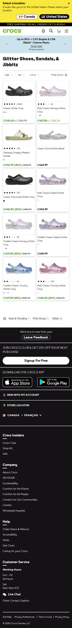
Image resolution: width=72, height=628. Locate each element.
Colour (33, 75)
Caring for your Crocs (15, 551)
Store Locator (18, 405)
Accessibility (10, 534)
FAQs (6, 540)
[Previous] (6, 44)
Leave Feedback (36, 337)
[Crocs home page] (11, 31)
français (31, 415)
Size (19, 75)
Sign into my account (23, 395)
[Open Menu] (67, 31)
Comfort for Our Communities (20, 499)
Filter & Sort (57, 75)
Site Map (7, 617)
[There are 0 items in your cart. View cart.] (59, 31)
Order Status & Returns (16, 529)
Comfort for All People (15, 494)
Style (7, 75)
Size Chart (8, 545)
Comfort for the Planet (16, 488)
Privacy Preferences (24, 617)
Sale (5, 453)
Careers (7, 505)
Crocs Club (9, 443)
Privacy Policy (62, 617)
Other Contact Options (16, 600)
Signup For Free (36, 360)
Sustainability (10, 483)
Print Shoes (39, 318)
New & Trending (18, 318)
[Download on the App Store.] (19, 382)
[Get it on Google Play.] (53, 382)
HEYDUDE (9, 478)
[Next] (65, 44)
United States (56, 16)
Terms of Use (45, 617)
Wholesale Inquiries (14, 510)
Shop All (7, 448)
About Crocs (10, 472)
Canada (29, 16)
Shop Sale (36, 46)
